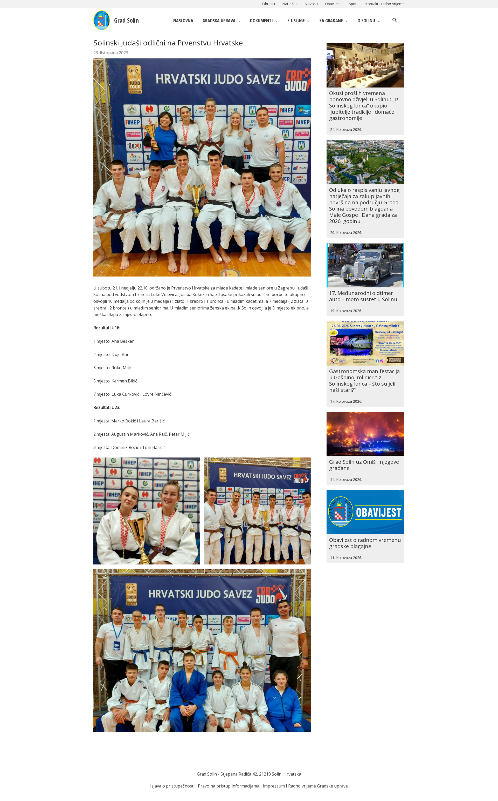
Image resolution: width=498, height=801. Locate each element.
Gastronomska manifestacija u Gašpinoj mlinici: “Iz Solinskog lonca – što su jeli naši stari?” (364, 380)
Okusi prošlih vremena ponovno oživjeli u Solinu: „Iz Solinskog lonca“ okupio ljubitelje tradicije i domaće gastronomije (364, 106)
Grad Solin (126, 20)
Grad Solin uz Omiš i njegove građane (364, 465)
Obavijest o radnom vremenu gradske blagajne (365, 543)
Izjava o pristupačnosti (172, 786)
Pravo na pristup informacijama (228, 786)
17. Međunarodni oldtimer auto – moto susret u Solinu (363, 296)
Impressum (274, 786)
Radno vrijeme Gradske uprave (318, 786)
